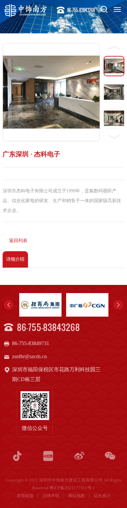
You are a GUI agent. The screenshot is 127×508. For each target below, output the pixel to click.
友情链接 (26, 496)
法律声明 (51, 496)
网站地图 (77, 496)
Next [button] (118, 305)
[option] (49, 305)
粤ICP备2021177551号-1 (72, 488)
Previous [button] (9, 305)
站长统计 (102, 496)
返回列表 (18, 240)
